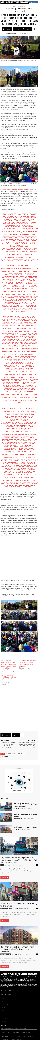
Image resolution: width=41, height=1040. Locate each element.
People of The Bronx (19, 11)
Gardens (30, 8)
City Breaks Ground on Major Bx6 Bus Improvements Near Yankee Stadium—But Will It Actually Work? (25, 804)
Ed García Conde (11, 33)
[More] (35, 29)
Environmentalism (21, 6)
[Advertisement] (20, 559)
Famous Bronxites (21, 8)
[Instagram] (14, 991)
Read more (5, 877)
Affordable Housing (6, 954)
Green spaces (21, 754)
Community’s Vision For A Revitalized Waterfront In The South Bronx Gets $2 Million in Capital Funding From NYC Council (8, 664)
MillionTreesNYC (6, 756)
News (2, 865)
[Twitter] (6, 991)
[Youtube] (10, 991)
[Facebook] (1, 991)
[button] (9, 604)
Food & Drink (4, 908)
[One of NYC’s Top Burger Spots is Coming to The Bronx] (6, 817)
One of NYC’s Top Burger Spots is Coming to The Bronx (25, 815)
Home (14, 6)
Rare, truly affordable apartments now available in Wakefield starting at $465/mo (25, 826)
